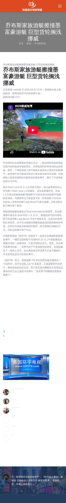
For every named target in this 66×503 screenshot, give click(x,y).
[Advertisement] (33, 303)
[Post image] (6, 392)
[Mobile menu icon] (60, 6)
